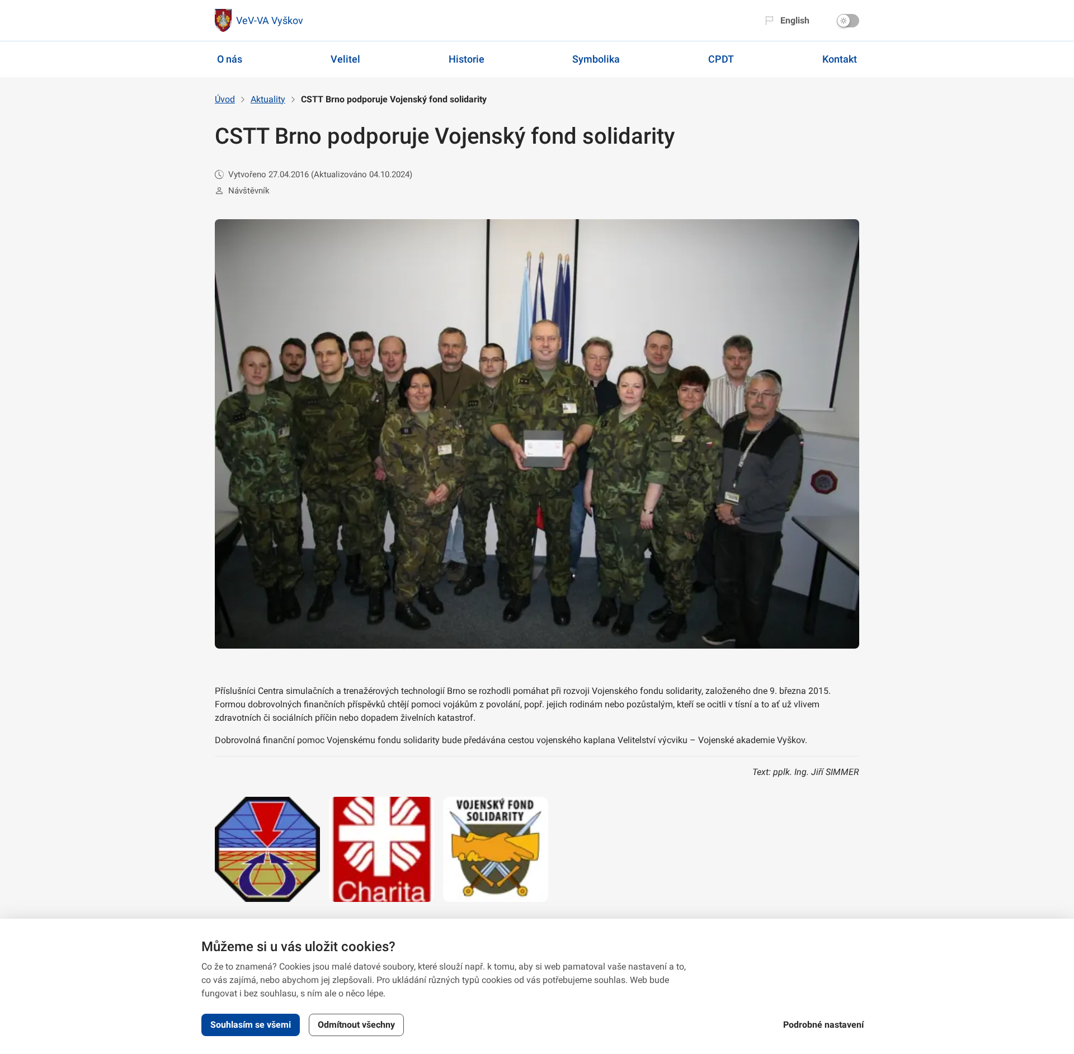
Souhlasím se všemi (250, 1024)
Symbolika (596, 59)
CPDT (721, 59)
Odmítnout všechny (356, 1024)
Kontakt (839, 59)
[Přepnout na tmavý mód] (848, 20)
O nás (229, 59)
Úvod (225, 99)
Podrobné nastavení (823, 1024)
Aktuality (268, 99)
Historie (466, 59)
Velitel (345, 59)
